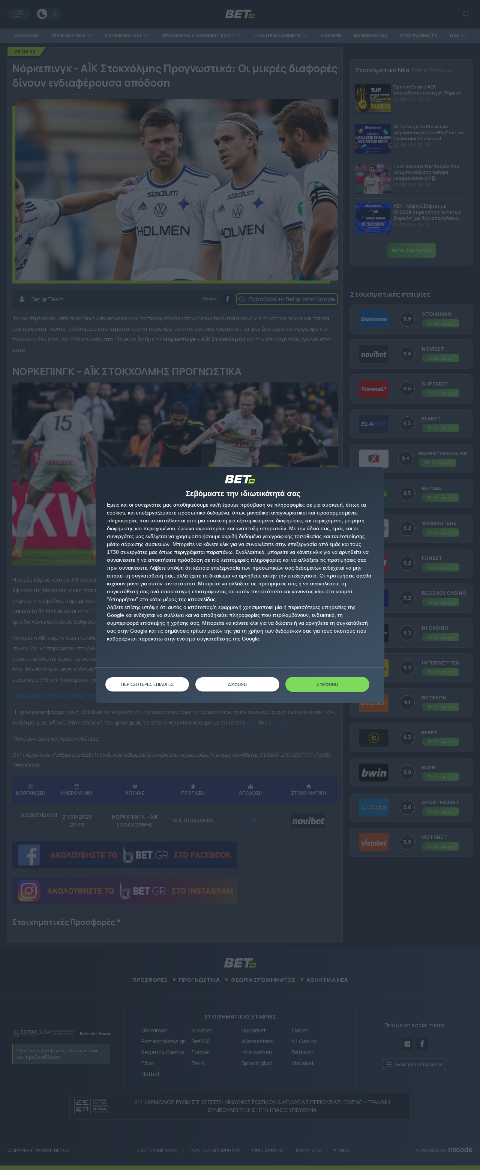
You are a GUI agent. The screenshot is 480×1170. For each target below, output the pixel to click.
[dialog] (240, 585)
